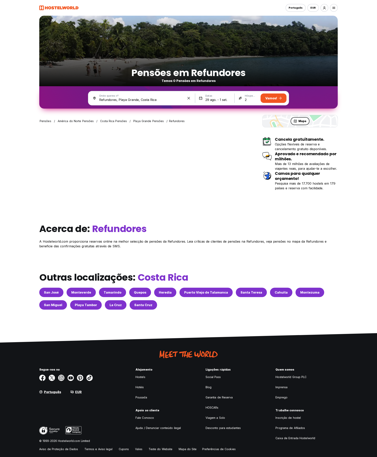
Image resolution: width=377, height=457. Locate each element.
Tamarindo (112, 292)
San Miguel (53, 305)
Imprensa (281, 387)
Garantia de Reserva (219, 397)
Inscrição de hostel (288, 417)
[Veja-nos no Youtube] (71, 378)
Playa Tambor (86, 305)
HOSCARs (212, 407)
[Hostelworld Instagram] (61, 378)
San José (51, 292)
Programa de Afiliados (290, 428)
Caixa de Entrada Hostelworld (295, 438)
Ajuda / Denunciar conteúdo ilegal (158, 428)
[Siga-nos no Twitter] (52, 378)
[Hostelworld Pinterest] (80, 378)
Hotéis (139, 387)
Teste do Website (161, 449)
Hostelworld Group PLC (291, 377)
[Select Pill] (324, 8)
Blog (208, 387)
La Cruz (116, 305)
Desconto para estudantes (223, 428)
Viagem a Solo (215, 417)
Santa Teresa (251, 292)
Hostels (140, 377)
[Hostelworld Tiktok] (89, 378)
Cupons (124, 449)
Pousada (141, 397)
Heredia (165, 292)
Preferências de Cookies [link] (219, 449)
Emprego (281, 397)
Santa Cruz (143, 305)
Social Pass (213, 377)
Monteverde (81, 292)
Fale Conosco (144, 417)
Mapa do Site (188, 449)
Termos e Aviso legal (98, 449)
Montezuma (309, 292)
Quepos (140, 292)
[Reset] (188, 98)
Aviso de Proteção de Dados (58, 449)
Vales (138, 449)
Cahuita (281, 292)
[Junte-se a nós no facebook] (42, 378)
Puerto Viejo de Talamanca (206, 292)
